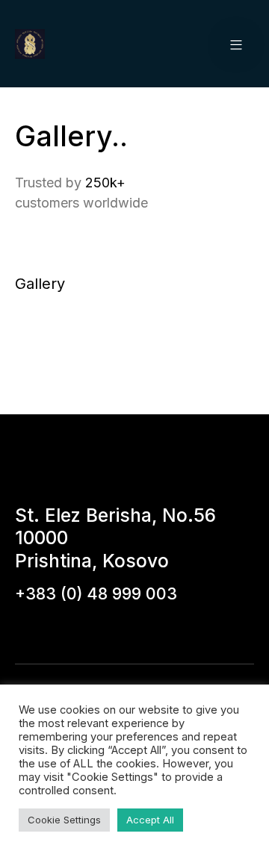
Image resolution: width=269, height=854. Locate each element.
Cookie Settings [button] (64, 820)
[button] (236, 44)
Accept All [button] (150, 820)
